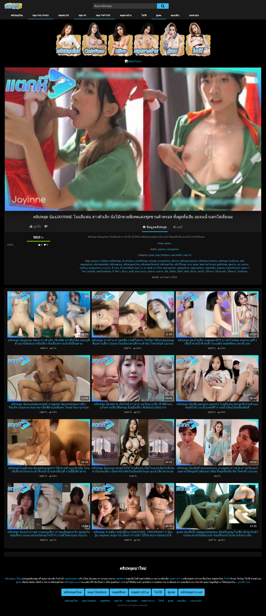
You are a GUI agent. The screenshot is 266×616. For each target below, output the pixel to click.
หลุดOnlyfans (71, 578)
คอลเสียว (175, 15)
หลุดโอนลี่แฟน (103, 271)
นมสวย (244, 264)
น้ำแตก (115, 268)
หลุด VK (82, 15)
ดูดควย (232, 264)
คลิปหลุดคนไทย (131, 264)
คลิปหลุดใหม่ (17, 15)
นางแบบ (106, 268)
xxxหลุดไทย (164, 261)
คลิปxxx (175, 261)
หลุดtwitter (210, 268)
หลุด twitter (103, 15)
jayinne (162, 249)
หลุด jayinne (169, 268)
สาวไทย (158, 268)
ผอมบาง (138, 268)
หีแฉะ (125, 271)
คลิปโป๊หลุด (180, 264)
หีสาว (118, 271)
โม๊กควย (210, 271)
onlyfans (104, 261)
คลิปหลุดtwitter (101, 264)
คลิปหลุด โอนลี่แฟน (229, 261)
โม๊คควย (231, 271)
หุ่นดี (131, 271)
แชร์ (179, 227)
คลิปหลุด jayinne (189, 261)
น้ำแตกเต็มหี (126, 268)
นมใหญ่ (83, 268)
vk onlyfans (128, 261)
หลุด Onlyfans (41, 15)
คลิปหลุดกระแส (72, 582)
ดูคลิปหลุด (222, 264)
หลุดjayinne (183, 268)
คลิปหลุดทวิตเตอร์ (150, 264)
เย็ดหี (179, 271)
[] (163, 6)
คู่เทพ (158, 15)
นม (238, 264)
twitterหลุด (115, 261)
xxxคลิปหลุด (141, 261)
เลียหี (186, 271)
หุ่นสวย (151, 271)
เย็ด (166, 271)
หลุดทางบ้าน (126, 15)
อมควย (159, 271)
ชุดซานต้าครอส (208, 264)
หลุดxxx (221, 268)
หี (113, 271)
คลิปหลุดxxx (116, 264)
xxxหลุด (153, 261)
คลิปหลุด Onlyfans (208, 261)
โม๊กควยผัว (220, 271)
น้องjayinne (173, 249)
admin (168, 243)
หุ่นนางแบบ (141, 271)
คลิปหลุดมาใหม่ (13, 578)
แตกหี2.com (244, 582)
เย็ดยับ (172, 271)
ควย (190, 264)
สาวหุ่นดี (148, 268)
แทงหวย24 (194, 15)
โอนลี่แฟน (242, 271)
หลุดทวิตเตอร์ (233, 268)
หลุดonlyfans (197, 268)
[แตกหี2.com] (13, 6)
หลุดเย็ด (91, 271)
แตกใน (200, 271)
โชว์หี (143, 15)
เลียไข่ (193, 271)
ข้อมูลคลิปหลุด (156, 227)
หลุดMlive (63, 15)
